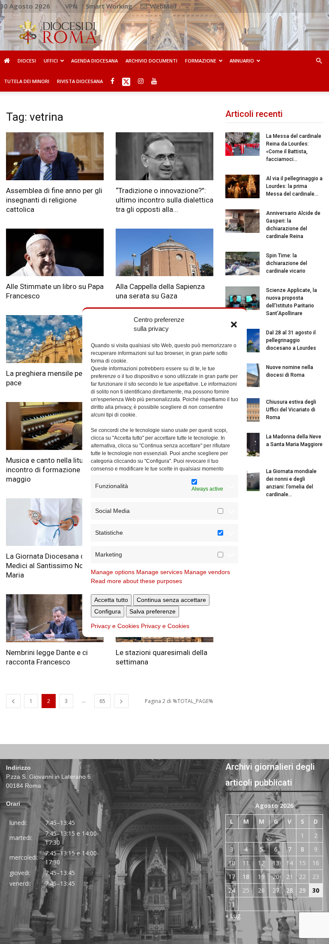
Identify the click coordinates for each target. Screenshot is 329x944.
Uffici (51, 60)
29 (302, 890)
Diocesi (27, 60)
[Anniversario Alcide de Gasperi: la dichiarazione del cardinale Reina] (242, 221)
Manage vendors (207, 572)
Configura (107, 611)
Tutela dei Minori (26, 81)
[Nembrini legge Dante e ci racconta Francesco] (55, 618)
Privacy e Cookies (115, 625)
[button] (234, 324)
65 (102, 701)
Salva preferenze (152, 611)
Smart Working (109, 6)
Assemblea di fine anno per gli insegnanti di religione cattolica (54, 200)
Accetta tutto (111, 599)
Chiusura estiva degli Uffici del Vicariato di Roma (291, 409)
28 (289, 890)
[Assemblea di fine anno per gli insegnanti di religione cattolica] (55, 156)
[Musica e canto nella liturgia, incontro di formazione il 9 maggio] (55, 426)
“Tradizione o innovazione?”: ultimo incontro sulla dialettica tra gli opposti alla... (164, 200)
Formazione (200, 60)
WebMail (162, 6)
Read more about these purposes (136, 581)
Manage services (159, 572)
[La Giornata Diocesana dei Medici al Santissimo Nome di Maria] (55, 522)
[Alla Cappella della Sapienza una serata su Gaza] (164, 253)
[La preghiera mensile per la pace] (55, 339)
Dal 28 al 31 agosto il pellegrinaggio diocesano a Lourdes (291, 340)
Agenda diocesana (94, 60)
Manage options (113, 572)
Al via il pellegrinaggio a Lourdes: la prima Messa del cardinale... (294, 186)
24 (231, 890)
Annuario (242, 60)
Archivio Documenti (151, 60)
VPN (71, 6)
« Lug (232, 915)
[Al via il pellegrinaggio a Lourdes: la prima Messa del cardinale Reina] (242, 186)
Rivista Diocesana (80, 81)
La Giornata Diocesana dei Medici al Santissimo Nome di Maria (54, 565)
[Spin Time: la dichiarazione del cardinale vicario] (242, 263)
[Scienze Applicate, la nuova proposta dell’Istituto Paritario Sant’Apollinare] (242, 298)
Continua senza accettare (171, 599)
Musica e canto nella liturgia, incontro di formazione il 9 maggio (51, 469)
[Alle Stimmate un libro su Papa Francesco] (55, 253)
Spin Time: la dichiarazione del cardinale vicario (286, 263)
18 (245, 877)
